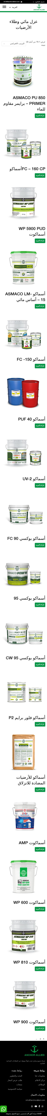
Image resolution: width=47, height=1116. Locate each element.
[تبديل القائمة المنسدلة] (33, 2)
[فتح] (4, 7)
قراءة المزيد (40, 115)
